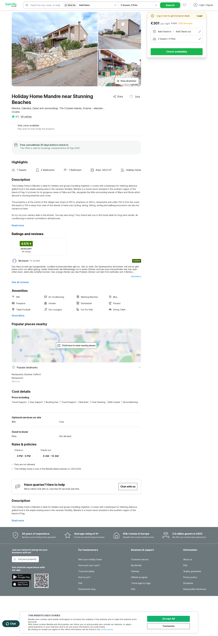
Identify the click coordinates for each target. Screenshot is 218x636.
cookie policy (107, 629)
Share (120, 96)
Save (137, 96)
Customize (168, 626)
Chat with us (127, 486)
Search (170, 5)
